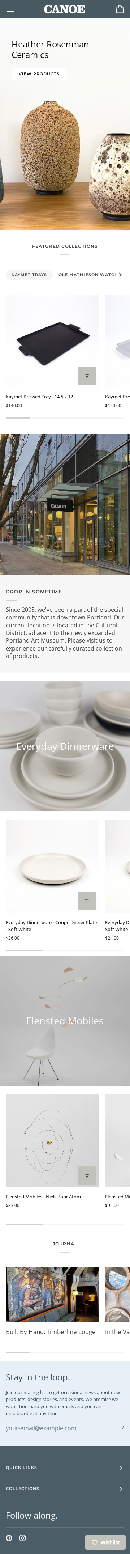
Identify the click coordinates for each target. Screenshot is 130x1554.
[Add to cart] (87, 901)
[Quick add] (87, 376)
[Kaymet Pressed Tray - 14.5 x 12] (52, 341)
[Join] (118, 1427)
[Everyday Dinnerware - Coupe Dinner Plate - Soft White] (52, 866)
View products (39, 73)
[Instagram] (23, 1538)
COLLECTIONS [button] (22, 1488)
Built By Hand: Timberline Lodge (51, 1332)
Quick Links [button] (21, 1467)
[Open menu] (16, 9)
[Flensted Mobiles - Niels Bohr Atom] (52, 1141)
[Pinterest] (9, 1538)
